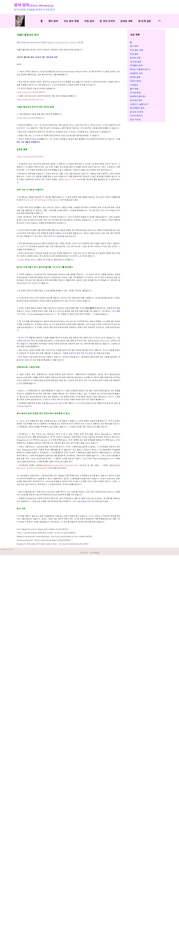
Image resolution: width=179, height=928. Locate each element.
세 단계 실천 (144, 21)
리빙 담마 (89, 21)
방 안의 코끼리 (107, 21)
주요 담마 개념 (71, 21)
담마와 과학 (126, 21)
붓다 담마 (53, 21)
